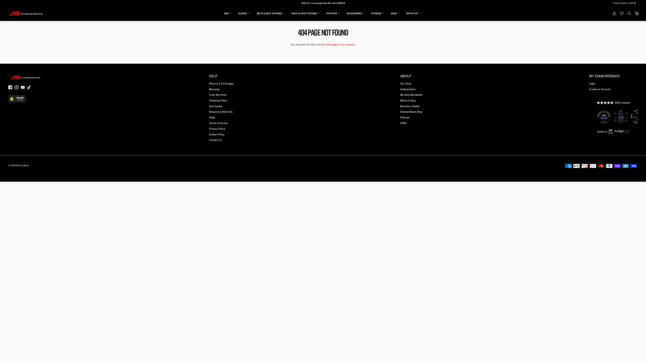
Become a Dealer (410, 106)
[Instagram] (17, 87)
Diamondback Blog (411, 111)
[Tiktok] (29, 87)
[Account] (613, 13)
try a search (348, 44)
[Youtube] (23, 87)
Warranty (214, 89)
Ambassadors (408, 89)
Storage (376, 13)
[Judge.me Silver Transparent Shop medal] (621, 117)
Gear (394, 13)
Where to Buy (408, 100)
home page (331, 44)
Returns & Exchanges (221, 83)
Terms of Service (218, 123)
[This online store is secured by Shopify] (17, 101)
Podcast (404, 117)
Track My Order (218, 94)
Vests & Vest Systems (304, 13)
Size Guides (215, 106)
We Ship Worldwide (411, 94)
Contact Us (215, 140)
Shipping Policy (218, 100)
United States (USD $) (624, 3)
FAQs (212, 117)
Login (592, 83)
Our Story (405, 83)
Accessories (354, 13)
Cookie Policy (216, 134)
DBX (226, 13)
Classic (242, 13)
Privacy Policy (217, 128)
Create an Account (600, 89)
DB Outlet (412, 13)
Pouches (331, 13)
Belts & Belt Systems (269, 13)
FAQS (403, 123)
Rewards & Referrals (220, 111)
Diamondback (22, 165)
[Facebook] (10, 87)
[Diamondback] (26, 13)
